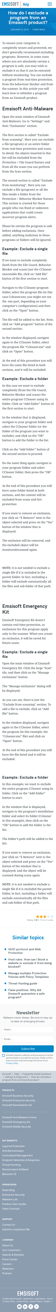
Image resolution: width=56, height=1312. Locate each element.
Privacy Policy (12, 1063)
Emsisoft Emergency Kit (16, 1122)
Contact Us (8, 1224)
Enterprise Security (13, 1194)
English (47, 1301)
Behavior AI (9, 1174)
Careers (7, 1264)
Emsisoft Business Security (18, 1095)
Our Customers (11, 1250)
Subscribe (28, 1049)
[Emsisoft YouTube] (19, 1306)
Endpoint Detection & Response (21, 1160)
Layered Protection (13, 1146)
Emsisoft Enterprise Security (18, 1100)
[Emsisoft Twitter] (36, 1306)
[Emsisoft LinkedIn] (25, 1306)
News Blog (8, 1190)
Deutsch (49, 1294)
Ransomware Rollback (15, 1169)
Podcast (6, 1273)
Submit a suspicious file (16, 1229)
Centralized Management (17, 1155)
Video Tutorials (11, 1208)
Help (16, 1073)
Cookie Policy (22, 1301)
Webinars (8, 1268)
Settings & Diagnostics (16, 1076)
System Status (36, 1301)
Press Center (9, 1259)
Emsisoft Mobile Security (16, 1126)
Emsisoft (10, 4)
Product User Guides (14, 1204)
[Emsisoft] (28, 1293)
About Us (7, 1245)
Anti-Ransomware (13, 1150)
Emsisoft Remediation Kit (17, 1105)
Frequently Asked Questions (36, 1073)
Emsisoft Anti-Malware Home (19, 1117)
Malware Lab (9, 1199)
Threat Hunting (11, 1164)
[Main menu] (50, 4)
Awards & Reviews (13, 1254)
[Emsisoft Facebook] (30, 1306)
